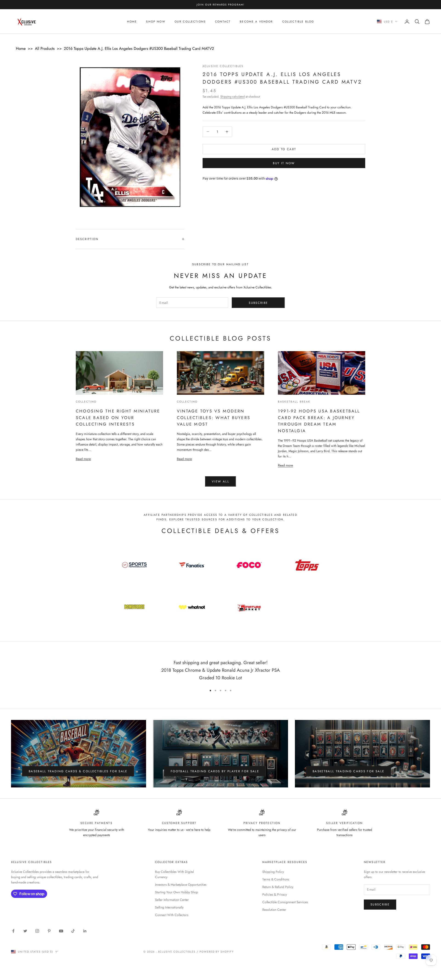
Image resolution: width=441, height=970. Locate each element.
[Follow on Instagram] (37, 931)
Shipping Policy (273, 871)
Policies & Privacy (274, 894)
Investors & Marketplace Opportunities (180, 884)
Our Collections (190, 22)
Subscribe (258, 303)
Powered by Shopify (217, 951)
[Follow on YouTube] (61, 931)
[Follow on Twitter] (25, 931)
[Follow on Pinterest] (49, 931)
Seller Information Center (172, 899)
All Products (45, 48)
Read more (83, 458)
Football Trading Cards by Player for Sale (215, 771)
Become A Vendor (256, 22)
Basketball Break (294, 402)
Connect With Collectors (171, 915)
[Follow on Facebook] (13, 931)
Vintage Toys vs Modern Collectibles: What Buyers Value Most (213, 417)
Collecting (86, 402)
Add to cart (284, 149)
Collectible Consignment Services (285, 902)
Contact (223, 22)
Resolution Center (274, 909)
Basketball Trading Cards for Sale (348, 771)
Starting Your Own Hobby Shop (176, 892)
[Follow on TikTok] (73, 931)
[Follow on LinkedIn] (85, 931)
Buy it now (284, 163)
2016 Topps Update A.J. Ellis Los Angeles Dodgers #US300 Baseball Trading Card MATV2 (139, 48)
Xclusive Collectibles (223, 66)
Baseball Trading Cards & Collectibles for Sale (78, 771)
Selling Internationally (169, 907)
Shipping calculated (232, 96)
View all (220, 481)
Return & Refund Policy (277, 887)
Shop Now (155, 22)
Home (132, 22)
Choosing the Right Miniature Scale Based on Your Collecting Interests (118, 417)
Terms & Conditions (275, 879)
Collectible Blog (298, 22)
